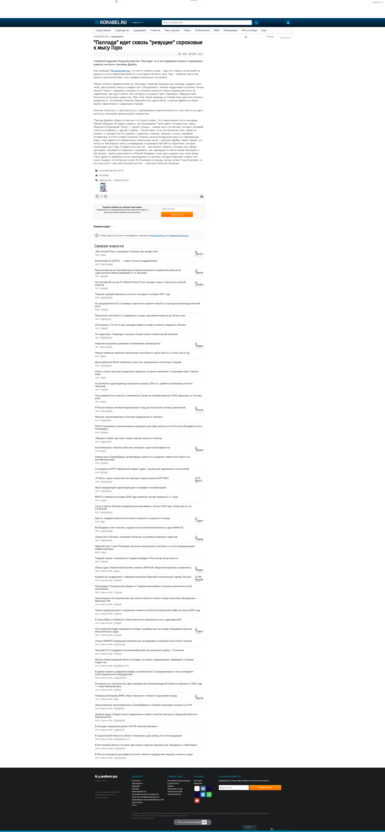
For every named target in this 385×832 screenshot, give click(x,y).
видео (116, 571)
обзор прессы (106, 512)
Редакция (136, 786)
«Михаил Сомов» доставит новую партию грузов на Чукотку (128, 438)
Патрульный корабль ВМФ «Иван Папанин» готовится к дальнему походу (136, 695)
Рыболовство (202, 30)
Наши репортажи (175, 791)
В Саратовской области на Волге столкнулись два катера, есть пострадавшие (138, 735)
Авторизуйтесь (158, 235)
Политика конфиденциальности (145, 797)
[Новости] (103, 187)
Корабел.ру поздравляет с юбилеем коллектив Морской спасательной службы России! (143, 577)
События (155, 30)
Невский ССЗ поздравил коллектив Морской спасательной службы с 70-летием (139, 650)
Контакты (198, 781)
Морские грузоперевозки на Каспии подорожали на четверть (129, 417)
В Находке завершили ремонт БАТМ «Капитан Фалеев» (126, 726)
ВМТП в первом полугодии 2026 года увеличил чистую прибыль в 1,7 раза (136, 497)
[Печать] (201, 196)
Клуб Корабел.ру (139, 791)
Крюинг (171, 786)
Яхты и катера (249, 30)
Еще (263, 30)
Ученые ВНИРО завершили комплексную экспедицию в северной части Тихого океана (143, 641)
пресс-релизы (107, 264)
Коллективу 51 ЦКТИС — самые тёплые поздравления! (126, 261)
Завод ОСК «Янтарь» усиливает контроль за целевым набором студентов (136, 537)
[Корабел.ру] (106, 776)
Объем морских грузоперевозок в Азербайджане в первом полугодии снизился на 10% (143, 705)
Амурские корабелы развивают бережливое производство (127, 343)
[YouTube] (197, 800)
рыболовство (119, 644)
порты (103, 255)
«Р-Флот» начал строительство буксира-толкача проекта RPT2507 (132, 478)
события (104, 276)
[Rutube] (209, 788)
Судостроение (103, 30)
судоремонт (119, 730)
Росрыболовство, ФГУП (111, 170)
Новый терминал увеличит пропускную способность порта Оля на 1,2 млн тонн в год (142, 353)
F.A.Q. (134, 805)
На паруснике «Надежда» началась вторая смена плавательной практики (136, 334)
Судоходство (122, 30)
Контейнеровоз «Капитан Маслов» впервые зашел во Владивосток (132, 447)
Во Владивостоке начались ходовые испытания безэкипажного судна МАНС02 (139, 527)
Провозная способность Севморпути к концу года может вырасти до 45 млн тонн (140, 315)
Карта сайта (137, 802)
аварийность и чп (121, 666)
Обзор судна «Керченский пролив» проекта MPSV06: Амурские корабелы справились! (143, 567)
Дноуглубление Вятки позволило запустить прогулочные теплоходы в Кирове (138, 362)
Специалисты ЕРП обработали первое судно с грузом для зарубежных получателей (142, 469)
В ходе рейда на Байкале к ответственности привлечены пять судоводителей (138, 619)
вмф (103, 522)
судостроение (106, 298)
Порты (187, 30)
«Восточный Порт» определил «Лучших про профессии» (127, 251)
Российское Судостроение (179, 781)
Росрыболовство (120, 70)
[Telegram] (203, 794)
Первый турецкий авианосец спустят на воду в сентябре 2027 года (132, 294)
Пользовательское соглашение (145, 794)
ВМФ (216, 30)
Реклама (135, 789)
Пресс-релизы (172, 30)
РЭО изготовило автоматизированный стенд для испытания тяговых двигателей (140, 407)
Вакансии (198, 783)
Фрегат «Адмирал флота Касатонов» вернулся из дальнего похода (132, 518)
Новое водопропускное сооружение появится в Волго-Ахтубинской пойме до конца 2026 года (147, 610)
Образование (230, 30)
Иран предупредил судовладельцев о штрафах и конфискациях (130, 487)
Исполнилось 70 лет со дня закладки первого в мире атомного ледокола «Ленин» (140, 325)
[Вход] (288, 23)
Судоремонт (140, 30)
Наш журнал (137, 783)
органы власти (121, 180)
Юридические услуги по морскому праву (105, 796)
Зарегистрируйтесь (179, 235)
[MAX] (197, 794)
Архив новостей (174, 794)
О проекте (136, 781)
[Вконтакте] (203, 788)
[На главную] (110, 22)
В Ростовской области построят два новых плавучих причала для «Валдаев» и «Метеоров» (146, 745)
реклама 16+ (378, 2)
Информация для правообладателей (148, 800)
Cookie (197, 822)
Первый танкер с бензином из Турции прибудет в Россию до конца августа (136, 558)
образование (106, 338)
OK (204, 822)
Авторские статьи (175, 789)
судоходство (117, 36)
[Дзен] (197, 788)
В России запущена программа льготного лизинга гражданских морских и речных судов (144, 754)
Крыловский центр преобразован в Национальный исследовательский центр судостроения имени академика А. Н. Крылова (138, 271)
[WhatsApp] (209, 794)
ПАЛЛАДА (104, 175)
